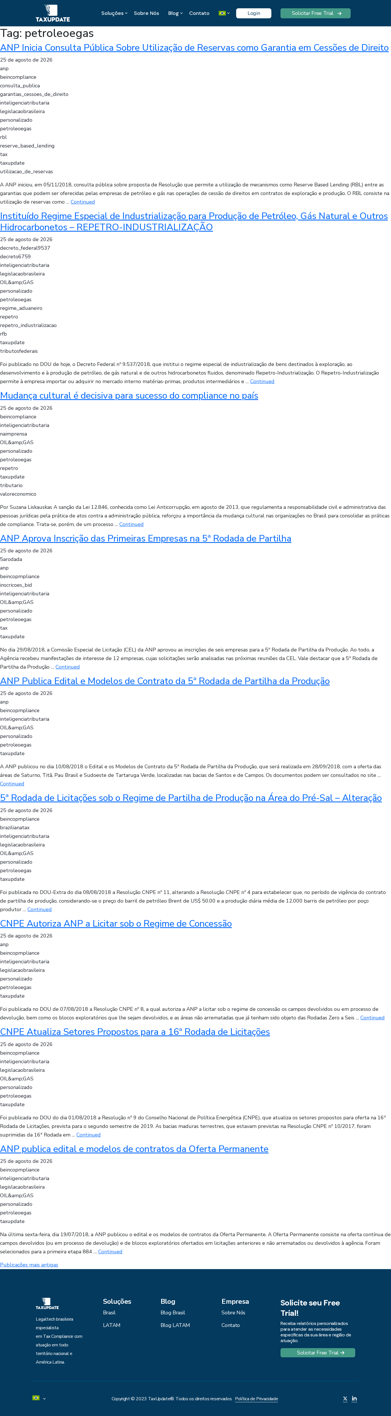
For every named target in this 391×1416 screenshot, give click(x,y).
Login (254, 13)
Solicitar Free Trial (312, 13)
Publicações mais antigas (29, 1264)
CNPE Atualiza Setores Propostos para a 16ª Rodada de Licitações (135, 1032)
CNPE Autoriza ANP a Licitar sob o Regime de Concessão (116, 923)
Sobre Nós (146, 13)
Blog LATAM (175, 1325)
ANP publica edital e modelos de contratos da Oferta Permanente (134, 1149)
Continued (83, 201)
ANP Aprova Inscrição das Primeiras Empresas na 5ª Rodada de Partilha (145, 538)
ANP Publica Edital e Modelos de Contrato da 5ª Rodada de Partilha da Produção (165, 681)
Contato (199, 13)
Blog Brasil (173, 1312)
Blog (173, 13)
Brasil (109, 1312)
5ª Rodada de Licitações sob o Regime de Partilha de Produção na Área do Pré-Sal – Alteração (191, 798)
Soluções (112, 13)
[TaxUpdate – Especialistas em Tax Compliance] (53, 12)
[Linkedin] (354, 1399)
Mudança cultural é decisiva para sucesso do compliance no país (129, 395)
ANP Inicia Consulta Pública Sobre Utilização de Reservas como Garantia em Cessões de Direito (194, 48)
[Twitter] (345, 1399)
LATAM (112, 1325)
